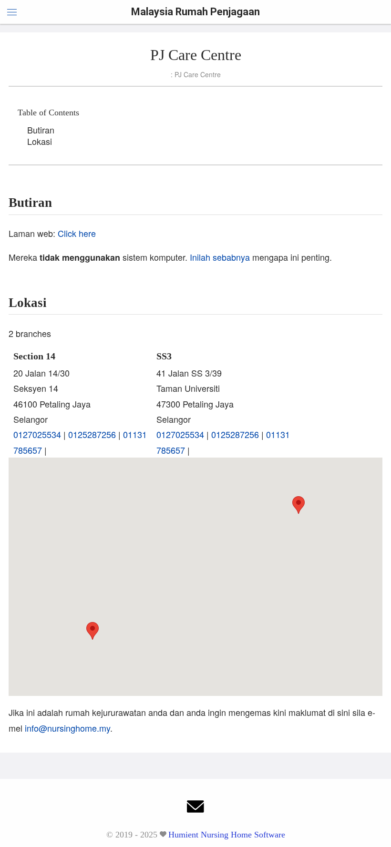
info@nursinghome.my (67, 728)
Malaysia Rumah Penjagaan (195, 12)
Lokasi (39, 141)
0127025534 (37, 434)
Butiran (40, 129)
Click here (77, 233)
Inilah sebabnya (220, 257)
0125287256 (92, 434)
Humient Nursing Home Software (226, 834)
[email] (195, 809)
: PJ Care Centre (196, 74)
